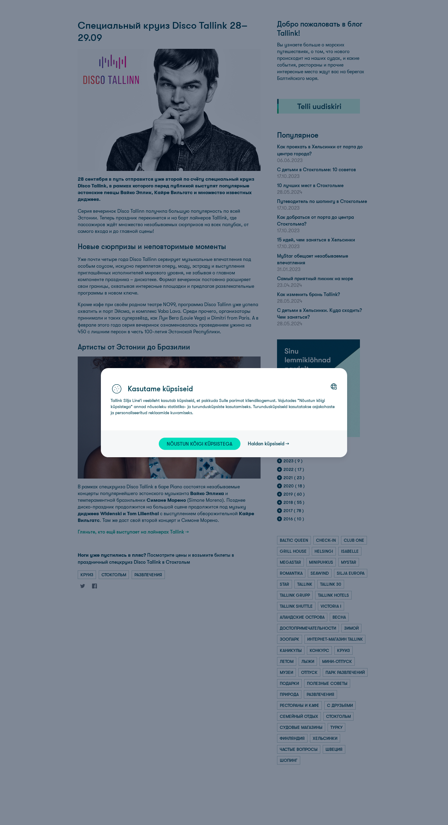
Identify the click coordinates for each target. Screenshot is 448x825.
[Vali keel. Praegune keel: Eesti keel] (333, 386)
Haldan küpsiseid (266, 443)
